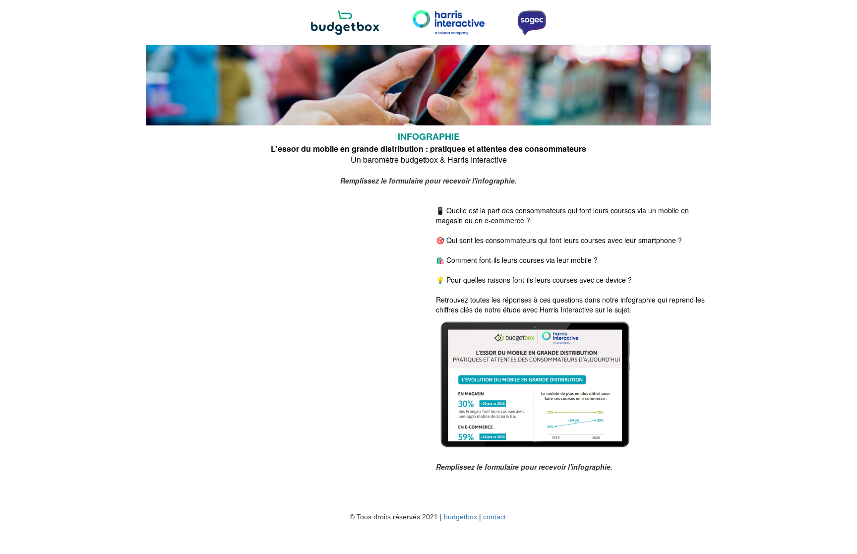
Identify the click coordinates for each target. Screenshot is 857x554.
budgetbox (460, 517)
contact (494, 517)
